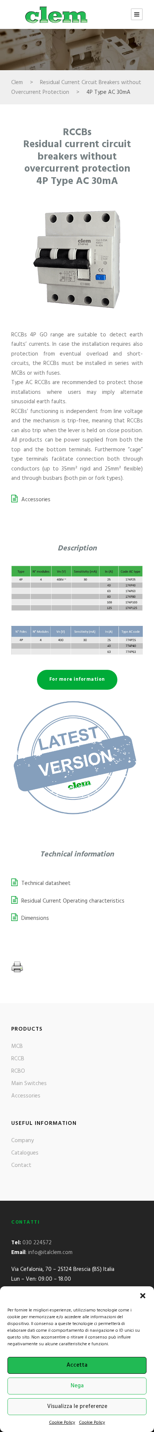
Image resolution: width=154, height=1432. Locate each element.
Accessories (35, 499)
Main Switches (29, 1083)
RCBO (18, 1071)
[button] (143, 1295)
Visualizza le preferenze (77, 1406)
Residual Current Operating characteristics (72, 901)
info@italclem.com (50, 1252)
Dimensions (35, 918)
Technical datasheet (46, 883)
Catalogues (24, 1153)
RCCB (17, 1058)
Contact (21, 1165)
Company (22, 1140)
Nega (77, 1385)
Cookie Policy (62, 1422)
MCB (17, 1046)
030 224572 (37, 1242)
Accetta (77, 1365)
